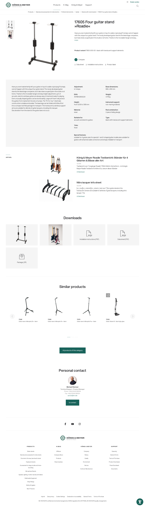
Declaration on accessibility (74, 496)
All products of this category (73, 350)
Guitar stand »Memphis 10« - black (57, 321)
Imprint (43, 496)
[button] (69, 337)
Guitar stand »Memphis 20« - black (28, 321)
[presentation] (12, 316)
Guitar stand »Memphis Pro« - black (86, 321)
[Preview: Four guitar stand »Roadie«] (10, 34)
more (76, 40)
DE (127, 2)
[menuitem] (56, 5)
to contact (72, 402)
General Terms (87, 496)
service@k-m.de (72, 395)
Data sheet (80, 64)
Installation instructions (95, 64)
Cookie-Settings (60, 496)
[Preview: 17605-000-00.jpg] (10, 24)
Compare (81, 59)
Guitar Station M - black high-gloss (115, 321)
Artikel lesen (81, 172)
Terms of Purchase (99, 496)
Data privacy (50, 496)
